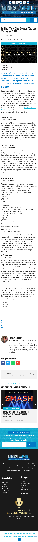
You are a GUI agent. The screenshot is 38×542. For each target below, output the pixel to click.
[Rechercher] (28, 20)
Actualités (5, 482)
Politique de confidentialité (25, 492)
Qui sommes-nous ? (26, 483)
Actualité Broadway (19, 44)
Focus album (5, 488)
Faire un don (24, 485)
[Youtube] (20, 2)
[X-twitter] (17, 2)
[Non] (35, 536)
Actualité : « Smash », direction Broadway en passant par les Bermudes (16, 414)
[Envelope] (28, 2)
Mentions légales (26, 489)
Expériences (5, 490)
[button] (35, 20)
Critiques (4, 484)
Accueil (23, 481)
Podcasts (4, 492)
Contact (23, 487)
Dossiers (4, 486)
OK (19, 539)
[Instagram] (13, 2)
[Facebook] (10, 2)
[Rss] (24, 2)
